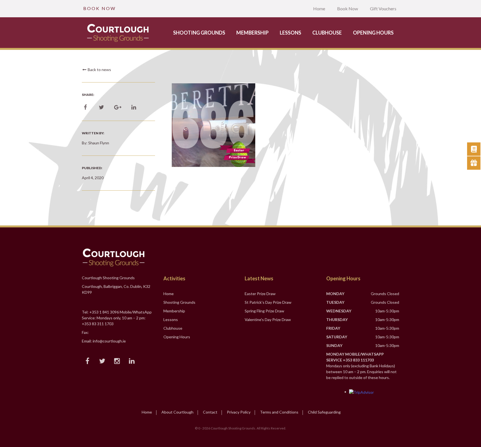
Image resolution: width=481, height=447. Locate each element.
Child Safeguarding (324, 412)
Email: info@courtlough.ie (104, 341)
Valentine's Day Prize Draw (268, 319)
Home (319, 8)
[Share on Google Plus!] (117, 107)
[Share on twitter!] (101, 107)
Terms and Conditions (279, 412)
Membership (252, 33)
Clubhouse (327, 33)
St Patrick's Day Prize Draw (268, 302)
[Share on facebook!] (85, 107)
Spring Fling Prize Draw (264, 310)
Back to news (99, 69)
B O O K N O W (99, 8)
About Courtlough (177, 412)
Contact (210, 412)
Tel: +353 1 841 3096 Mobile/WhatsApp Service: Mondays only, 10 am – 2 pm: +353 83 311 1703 (117, 318)
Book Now (347, 8)
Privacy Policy (239, 412)
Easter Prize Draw (260, 293)
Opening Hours (373, 33)
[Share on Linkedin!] (133, 107)
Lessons (290, 33)
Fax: (85, 332)
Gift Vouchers (383, 8)
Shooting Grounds (199, 33)
